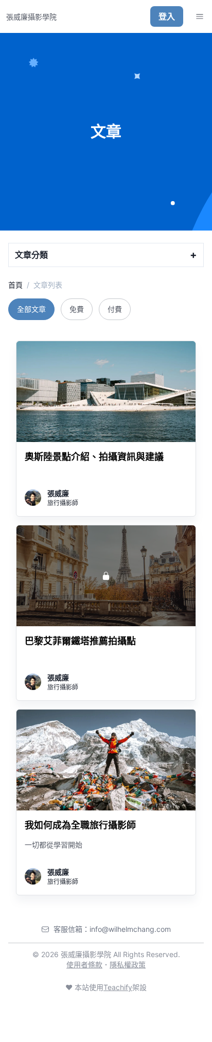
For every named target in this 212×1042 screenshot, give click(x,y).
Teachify (117, 987)
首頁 (15, 284)
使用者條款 (84, 964)
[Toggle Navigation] (199, 16)
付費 (115, 309)
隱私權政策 (128, 964)
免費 (76, 309)
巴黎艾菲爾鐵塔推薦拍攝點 (80, 640)
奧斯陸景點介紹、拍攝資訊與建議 (94, 456)
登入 (166, 16)
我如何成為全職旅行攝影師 (80, 825)
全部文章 (31, 309)
